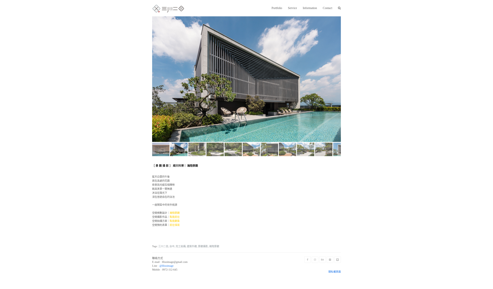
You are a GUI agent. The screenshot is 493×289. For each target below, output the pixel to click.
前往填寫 (175, 224)
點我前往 (175, 216)
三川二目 (163, 246)
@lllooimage (166, 265)
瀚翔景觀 (214, 246)
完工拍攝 (181, 246)
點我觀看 (175, 220)
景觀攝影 (203, 246)
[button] (339, 8)
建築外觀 (192, 246)
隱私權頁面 (334, 271)
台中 (171, 246)
